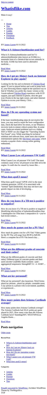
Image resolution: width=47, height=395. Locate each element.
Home (8, 24)
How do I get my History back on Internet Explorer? (20, 348)
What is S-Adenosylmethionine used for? (23, 49)
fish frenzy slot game (31, 139)
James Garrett (10, 45)
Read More (5, 68)
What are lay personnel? (14, 276)
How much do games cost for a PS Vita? (22, 227)
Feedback (10, 38)
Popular (9, 33)
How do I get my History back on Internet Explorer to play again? (23, 77)
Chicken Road (39, 84)
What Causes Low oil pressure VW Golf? (23, 155)
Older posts (5, 333)
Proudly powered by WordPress (14, 388)
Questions (10, 35)
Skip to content (7, 2)
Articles (9, 28)
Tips (8, 26)
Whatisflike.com (15, 8)
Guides (9, 31)
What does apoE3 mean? (14, 176)
